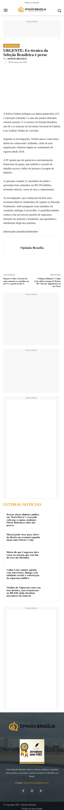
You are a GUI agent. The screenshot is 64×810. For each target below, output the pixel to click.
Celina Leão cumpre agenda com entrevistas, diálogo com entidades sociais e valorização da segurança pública (23, 574)
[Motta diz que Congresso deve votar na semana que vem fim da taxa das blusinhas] (49, 556)
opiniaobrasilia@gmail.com (36, 782)
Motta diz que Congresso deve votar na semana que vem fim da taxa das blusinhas (23, 555)
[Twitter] (24, 67)
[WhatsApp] (32, 67)
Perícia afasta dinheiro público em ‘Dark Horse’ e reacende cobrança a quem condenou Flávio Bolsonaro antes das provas (23, 520)
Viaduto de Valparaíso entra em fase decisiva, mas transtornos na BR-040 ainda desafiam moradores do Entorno (24, 591)
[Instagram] (32, 791)
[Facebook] (17, 67)
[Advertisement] (32, 31)
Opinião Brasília (17, 58)
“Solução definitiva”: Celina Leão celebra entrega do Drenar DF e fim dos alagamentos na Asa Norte (47, 282)
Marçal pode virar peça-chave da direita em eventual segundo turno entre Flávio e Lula (23, 537)
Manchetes (11, 46)
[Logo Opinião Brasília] (32, 10)
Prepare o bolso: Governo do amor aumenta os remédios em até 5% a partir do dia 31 (16, 281)
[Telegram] (39, 67)
